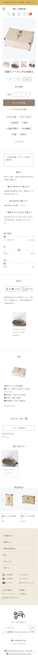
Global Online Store (15, 651)
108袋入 (27, 79)
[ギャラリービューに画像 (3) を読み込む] (24, 64)
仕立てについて (10, 406)
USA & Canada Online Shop (20, 654)
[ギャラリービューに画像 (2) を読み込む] (15, 64)
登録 (32, 628)
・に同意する (20, 633)
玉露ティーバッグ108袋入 (14, 2)
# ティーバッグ (25, 117)
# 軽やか (23, 134)
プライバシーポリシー (10, 594)
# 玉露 (14, 134)
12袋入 (10, 79)
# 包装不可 (15, 123)
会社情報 (22, 590)
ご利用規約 (22, 594)
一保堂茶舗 (19, 9)
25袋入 (18, 79)
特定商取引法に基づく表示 (10, 599)
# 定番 (24, 123)
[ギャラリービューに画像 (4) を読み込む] (32, 64)
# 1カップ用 (11, 117)
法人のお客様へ (7, 590)
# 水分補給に (26, 128)
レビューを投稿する (19, 428)
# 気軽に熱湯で (12, 128)
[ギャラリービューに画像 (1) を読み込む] (6, 64)
